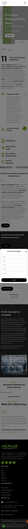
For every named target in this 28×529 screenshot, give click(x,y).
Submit (14, 280)
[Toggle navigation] (25, 3)
